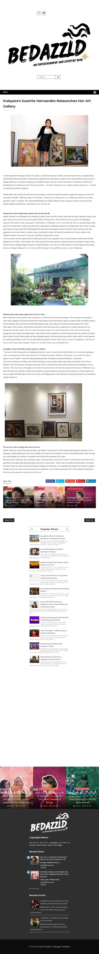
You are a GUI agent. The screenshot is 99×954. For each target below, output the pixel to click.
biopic (83, 785)
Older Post (89, 520)
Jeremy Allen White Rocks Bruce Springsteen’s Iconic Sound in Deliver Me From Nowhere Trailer (54, 604)
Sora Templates (45, 947)
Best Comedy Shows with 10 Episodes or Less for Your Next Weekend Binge (79, 500)
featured (12, 110)
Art (8, 110)
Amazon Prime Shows (17, 789)
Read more (51, 865)
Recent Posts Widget (34, 888)
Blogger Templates (62, 947)
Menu (5, 92)
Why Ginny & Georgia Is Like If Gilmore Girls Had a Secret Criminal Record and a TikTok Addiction (49, 498)
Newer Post (9, 520)
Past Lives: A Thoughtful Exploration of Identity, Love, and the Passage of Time (17, 500)
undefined (43, 868)
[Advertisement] (49, 684)
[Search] (58, 77)
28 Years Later (50, 789)
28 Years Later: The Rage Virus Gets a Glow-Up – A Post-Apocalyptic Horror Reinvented (49, 797)
